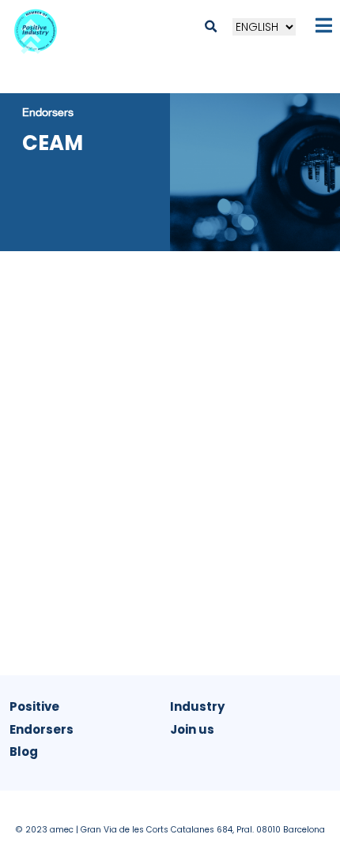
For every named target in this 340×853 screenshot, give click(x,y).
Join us (192, 729)
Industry (197, 706)
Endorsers (48, 112)
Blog (23, 751)
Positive (34, 706)
